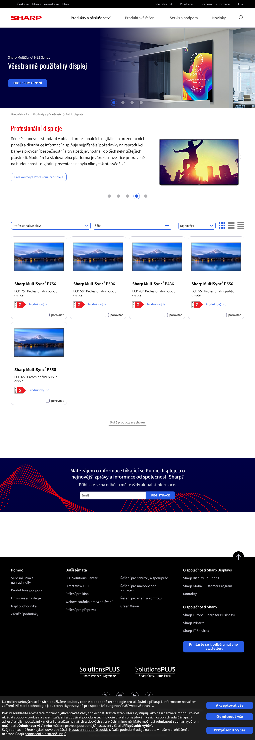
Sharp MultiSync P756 (35, 284)
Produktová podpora (26, 590)
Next (239, 177)
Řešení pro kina (77, 593)
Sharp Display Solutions (201, 578)
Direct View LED (77, 586)
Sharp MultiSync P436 (153, 284)
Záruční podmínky (24, 614)
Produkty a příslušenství (91, 18)
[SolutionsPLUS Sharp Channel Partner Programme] (100, 672)
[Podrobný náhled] (231, 225)
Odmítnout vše (229, 716)
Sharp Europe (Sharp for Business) (209, 615)
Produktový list (38, 304)
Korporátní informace (215, 4)
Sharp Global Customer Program (207, 586)
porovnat (57, 315)
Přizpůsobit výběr (230, 730)
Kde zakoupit (163, 4)
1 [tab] (114, 102)
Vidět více (186, 4)
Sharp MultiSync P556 (212, 284)
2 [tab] (123, 102)
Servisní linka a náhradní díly (22, 580)
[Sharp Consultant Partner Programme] (155, 672)
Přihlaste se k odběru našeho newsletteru (213, 646)
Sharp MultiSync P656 (35, 370)
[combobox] (51, 226)
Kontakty (190, 593)
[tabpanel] (127, 68)
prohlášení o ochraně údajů (45, 734)
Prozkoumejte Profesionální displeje (38, 177)
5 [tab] (146, 196)
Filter (98, 225)
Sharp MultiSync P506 (94, 284)
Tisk (240, 4)
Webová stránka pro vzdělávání (89, 601)
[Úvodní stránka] (26, 18)
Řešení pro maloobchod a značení (138, 588)
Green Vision (129, 606)
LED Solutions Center (81, 578)
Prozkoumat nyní (27, 83)
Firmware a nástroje (26, 598)
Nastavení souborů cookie (89, 729)
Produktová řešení (140, 18)
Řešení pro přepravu (81, 609)
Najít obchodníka (24, 606)
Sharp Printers (194, 623)
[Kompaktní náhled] (222, 225)
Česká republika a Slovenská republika (43, 4)
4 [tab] (141, 102)
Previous (16, 177)
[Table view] (240, 225)
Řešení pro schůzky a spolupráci (144, 578)
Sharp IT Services (196, 630)
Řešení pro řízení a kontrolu (141, 598)
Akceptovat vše (229, 705)
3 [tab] (132, 102)
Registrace (160, 495)
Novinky (219, 18)
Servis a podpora (184, 18)
